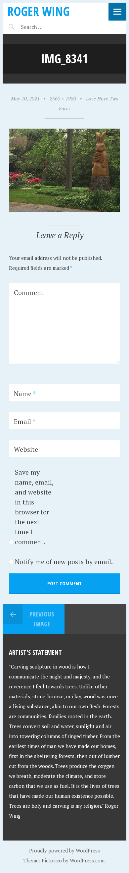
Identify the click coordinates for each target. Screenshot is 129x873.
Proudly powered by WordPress (64, 850)
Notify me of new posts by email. (64, 561)
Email (24, 421)
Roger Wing (39, 11)
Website (26, 449)
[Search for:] (48, 27)
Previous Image (41, 619)
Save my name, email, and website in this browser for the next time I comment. (34, 507)
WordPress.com (87, 860)
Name (25, 393)
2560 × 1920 (63, 98)
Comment (29, 292)
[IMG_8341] (64, 210)
